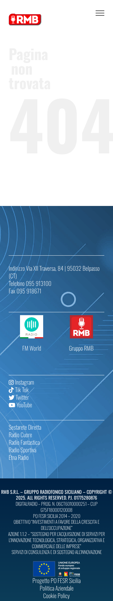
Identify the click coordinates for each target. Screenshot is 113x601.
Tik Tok (21, 389)
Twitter (21, 397)
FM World (31, 348)
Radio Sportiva (22, 449)
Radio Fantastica (24, 442)
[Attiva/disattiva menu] (100, 13)
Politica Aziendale (57, 588)
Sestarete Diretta (25, 427)
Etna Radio (19, 457)
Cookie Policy (56, 595)
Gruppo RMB (81, 348)
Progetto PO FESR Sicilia (56, 580)
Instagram (24, 382)
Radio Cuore (20, 434)
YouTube (23, 404)
